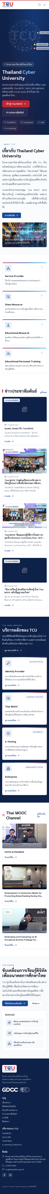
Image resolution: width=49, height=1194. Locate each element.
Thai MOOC (6, 1133)
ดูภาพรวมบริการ (11, 650)
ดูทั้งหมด (43, 392)
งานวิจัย (5, 1117)
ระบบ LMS (6, 1137)
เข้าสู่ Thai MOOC (14, 103)
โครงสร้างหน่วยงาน (9, 1110)
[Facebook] (4, 1175)
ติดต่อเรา (36, 1003)
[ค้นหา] (39, 4)
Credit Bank (7, 1141)
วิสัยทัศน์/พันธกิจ (9, 1106)
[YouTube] (10, 1175)
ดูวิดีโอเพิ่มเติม (41, 815)
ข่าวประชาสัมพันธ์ (15, 112)
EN (45, 5)
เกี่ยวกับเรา (6, 1102)
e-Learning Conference (12, 1144)
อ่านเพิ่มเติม (10, 215)
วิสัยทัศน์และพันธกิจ (13, 1003)
